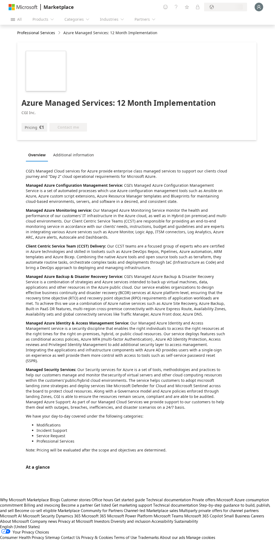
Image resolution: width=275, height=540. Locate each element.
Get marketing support (132, 505)
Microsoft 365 (94, 515)
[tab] (38, 155)
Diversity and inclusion (130, 521)
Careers (257, 515)
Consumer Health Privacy (22, 537)
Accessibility (162, 521)
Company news (43, 521)
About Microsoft (14, 521)
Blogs (55, 499)
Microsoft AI (11, 515)
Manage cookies (200, 537)
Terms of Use (125, 537)
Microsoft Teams (168, 515)
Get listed (102, 505)
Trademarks (148, 537)
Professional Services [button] (36, 32)
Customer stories (76, 499)
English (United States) (20, 526)
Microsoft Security (39, 515)
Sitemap (52, 537)
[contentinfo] (60, 33)
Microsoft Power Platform (130, 515)
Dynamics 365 (68, 515)
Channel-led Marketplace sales (151, 510)
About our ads (172, 537)
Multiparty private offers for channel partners (219, 510)
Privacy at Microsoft (75, 521)
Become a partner (77, 505)
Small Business (237, 515)
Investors (102, 521)
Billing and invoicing (42, 505)
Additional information (73, 154)
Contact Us (70, 537)
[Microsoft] (23, 7)
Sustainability (186, 521)
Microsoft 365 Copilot (203, 515)
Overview (37, 154)
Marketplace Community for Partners (90, 510)
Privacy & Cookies (97, 537)
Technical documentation (168, 499)
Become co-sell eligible (36, 510)
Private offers (203, 499)
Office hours (102, 499)
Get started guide (129, 499)
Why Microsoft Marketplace (24, 499)
